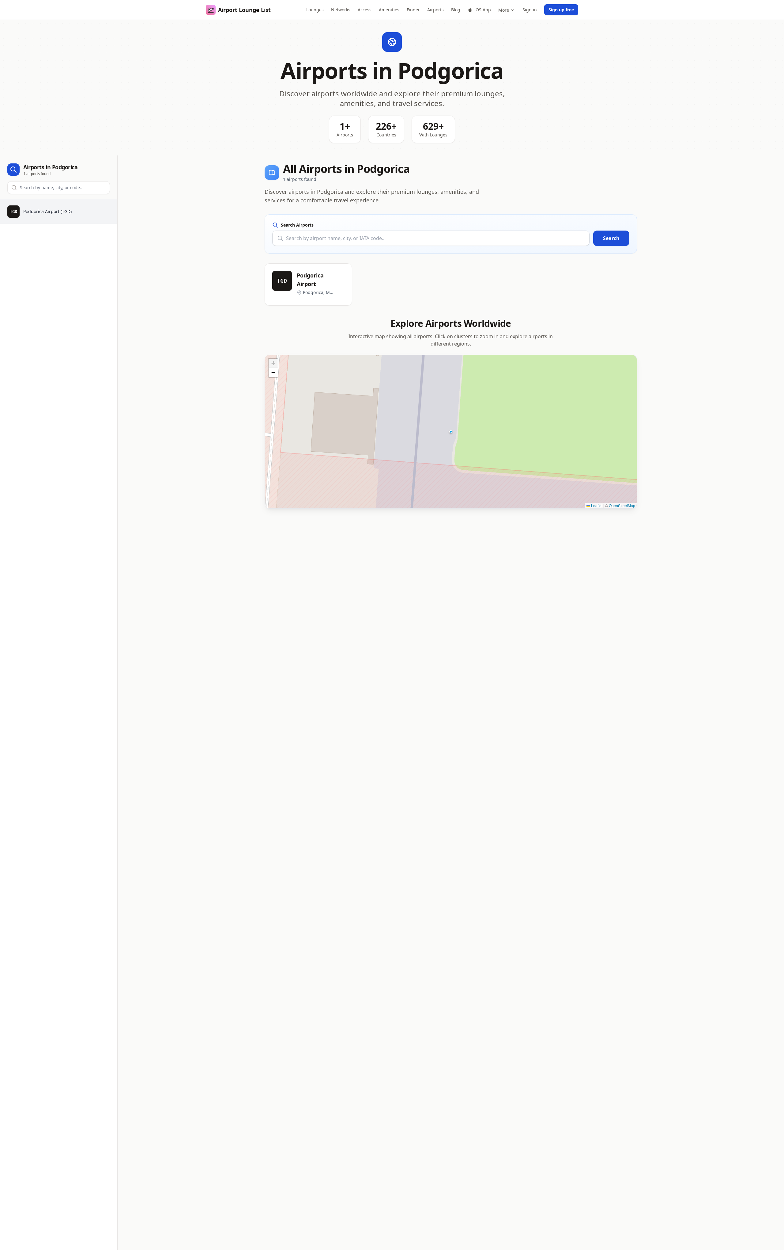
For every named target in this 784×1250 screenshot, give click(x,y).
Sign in (529, 10)
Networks (340, 10)
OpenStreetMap (622, 505)
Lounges (315, 10)
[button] (450, 431)
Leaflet (596, 505)
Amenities (389, 10)
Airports (435, 10)
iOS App (482, 10)
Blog (455, 10)
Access (364, 10)
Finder (413, 10)
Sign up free (561, 10)
